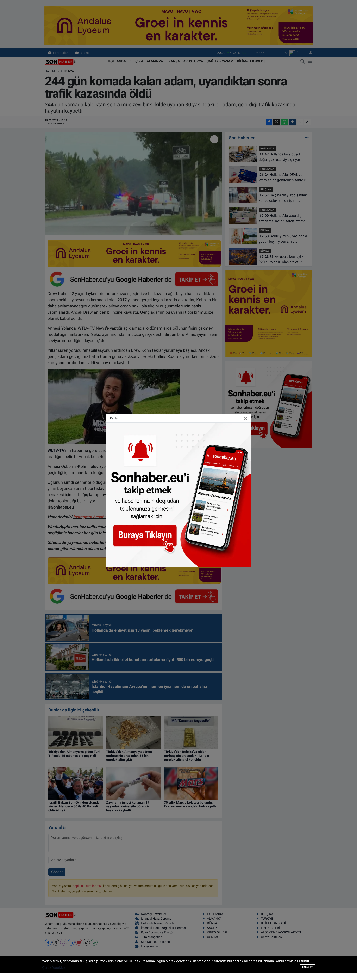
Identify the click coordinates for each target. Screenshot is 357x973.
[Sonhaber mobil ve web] (178, 495)
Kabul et (307, 967)
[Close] (245, 418)
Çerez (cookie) (53, 968)
